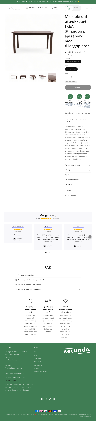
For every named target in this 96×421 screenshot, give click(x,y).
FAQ (35, 352)
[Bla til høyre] (59, 77)
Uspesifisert (72, 69)
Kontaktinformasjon (85, 416)
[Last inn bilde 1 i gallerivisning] (13, 77)
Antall (66, 73)
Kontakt (36, 368)
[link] (30, 317)
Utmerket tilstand (74, 62)
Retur (36, 355)
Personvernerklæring (61, 414)
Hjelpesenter (38, 365)
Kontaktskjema (10, 380)
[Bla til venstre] (7, 77)
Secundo (12, 414)
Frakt (66, 55)
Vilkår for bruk (73, 414)
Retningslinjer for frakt (84, 414)
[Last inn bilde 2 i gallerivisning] (23, 77)
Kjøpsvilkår (38, 358)
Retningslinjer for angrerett (45, 414)
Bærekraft (37, 362)
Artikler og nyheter (40, 371)
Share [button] (69, 190)
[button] (83, 7)
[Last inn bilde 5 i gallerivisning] (52, 77)
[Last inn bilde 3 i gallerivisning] (32, 77)
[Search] (89, 121)
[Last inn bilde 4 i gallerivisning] (42, 77)
